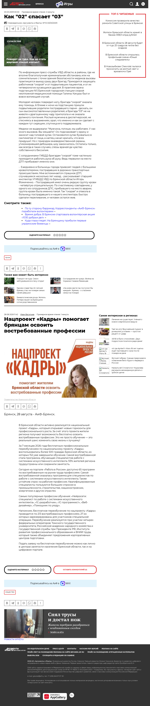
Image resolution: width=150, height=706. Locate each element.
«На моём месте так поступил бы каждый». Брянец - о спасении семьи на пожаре (78, 290)
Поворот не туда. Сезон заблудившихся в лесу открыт (30, 280)
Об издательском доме (38, 649)
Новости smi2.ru (14, 639)
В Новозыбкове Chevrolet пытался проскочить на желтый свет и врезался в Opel (122, 69)
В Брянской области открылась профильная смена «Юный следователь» (122, 57)
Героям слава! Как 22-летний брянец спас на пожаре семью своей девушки (31, 290)
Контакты (71, 649)
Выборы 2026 (33, 655)
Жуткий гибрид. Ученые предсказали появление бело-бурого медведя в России (129, 360)
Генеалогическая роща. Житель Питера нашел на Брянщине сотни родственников (31, 299)
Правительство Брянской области (20, 399)
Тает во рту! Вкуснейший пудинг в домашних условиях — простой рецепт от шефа (127, 331)
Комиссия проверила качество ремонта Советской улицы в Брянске (122, 22)
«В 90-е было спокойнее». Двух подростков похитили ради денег (127, 340)
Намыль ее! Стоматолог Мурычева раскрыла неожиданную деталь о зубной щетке (127, 370)
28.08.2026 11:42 (11, 314)
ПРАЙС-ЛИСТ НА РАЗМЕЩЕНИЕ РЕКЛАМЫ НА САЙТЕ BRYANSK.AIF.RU (55, 652)
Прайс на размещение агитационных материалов (110, 652)
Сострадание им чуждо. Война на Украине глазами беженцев (78, 280)
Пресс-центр (58, 649)
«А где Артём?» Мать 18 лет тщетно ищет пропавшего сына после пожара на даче (127, 350)
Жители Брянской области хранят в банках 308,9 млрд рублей (122, 33)
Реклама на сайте (110, 649)
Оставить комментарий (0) (75, 570)
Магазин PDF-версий (89, 649)
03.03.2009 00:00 (11, 12)
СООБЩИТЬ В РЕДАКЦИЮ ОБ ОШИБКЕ (58, 655)
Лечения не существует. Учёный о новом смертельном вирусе (127, 320)
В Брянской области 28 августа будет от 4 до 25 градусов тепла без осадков (122, 45)
